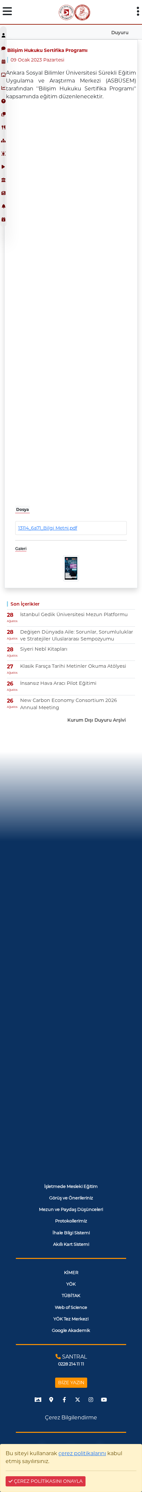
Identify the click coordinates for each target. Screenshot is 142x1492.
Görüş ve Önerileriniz (71, 1197)
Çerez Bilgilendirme (71, 1417)
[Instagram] (90, 1399)
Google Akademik (71, 1330)
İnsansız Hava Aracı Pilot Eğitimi (58, 683)
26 (10, 684)
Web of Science (71, 1307)
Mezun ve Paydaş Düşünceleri (71, 1209)
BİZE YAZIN (71, 1382)
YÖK (71, 1284)
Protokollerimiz (71, 1220)
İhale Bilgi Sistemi (71, 1232)
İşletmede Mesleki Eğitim (71, 1186)
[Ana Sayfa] (66, 12)
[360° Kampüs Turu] (38, 1399)
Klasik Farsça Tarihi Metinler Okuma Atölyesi (73, 666)
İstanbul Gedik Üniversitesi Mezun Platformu (74, 614)
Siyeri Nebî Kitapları (43, 649)
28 (10, 615)
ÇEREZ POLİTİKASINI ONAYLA (48, 1481)
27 (10, 666)
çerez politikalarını (82, 1453)
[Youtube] (104, 1399)
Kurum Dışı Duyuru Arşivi (96, 720)
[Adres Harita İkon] (51, 1399)
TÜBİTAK (71, 1295)
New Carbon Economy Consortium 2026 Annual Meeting (68, 703)
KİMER (71, 1272)
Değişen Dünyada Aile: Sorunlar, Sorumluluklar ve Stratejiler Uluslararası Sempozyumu (76, 635)
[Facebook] (64, 1399)
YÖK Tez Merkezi (71, 1318)
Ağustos (12, 621)
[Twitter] (77, 1399)
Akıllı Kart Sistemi (71, 1244)
